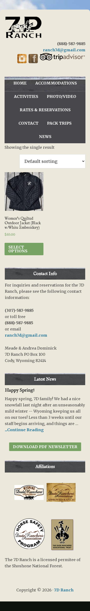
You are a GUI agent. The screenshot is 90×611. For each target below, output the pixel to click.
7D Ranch (45, 27)
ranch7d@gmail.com (64, 50)
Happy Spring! (20, 390)
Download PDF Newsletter (45, 446)
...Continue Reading (24, 429)
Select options (17, 249)
